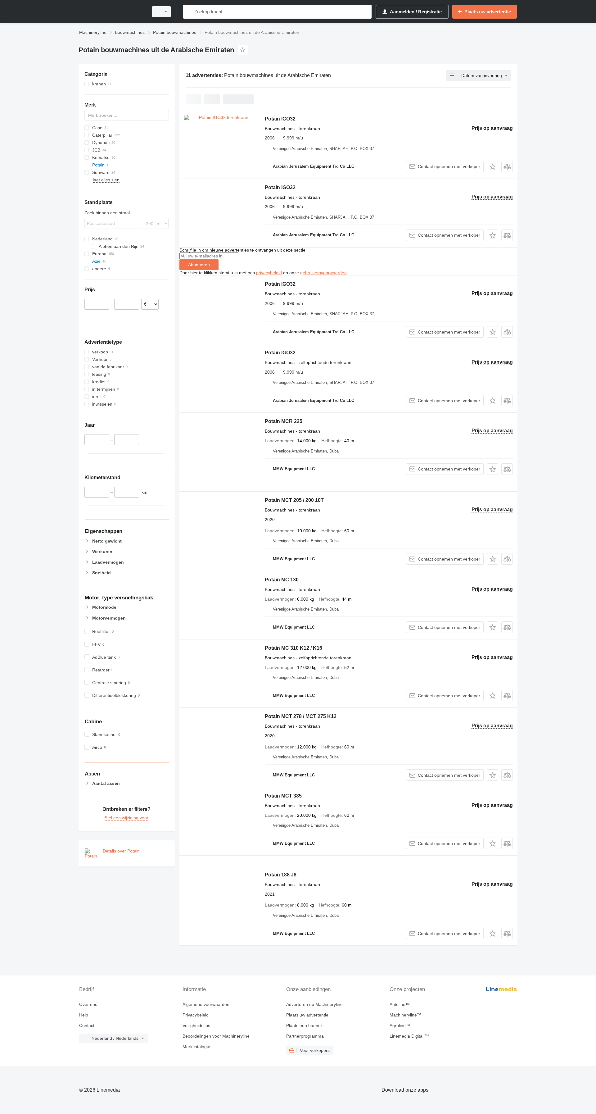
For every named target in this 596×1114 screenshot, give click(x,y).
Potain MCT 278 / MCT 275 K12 (300, 716)
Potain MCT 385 (283, 795)
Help (83, 1014)
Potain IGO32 (280, 118)
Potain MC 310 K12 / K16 (293, 648)
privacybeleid (269, 272)
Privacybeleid (196, 1014)
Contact (86, 1025)
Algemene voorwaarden (206, 1004)
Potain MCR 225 (283, 421)
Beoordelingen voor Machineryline (216, 1036)
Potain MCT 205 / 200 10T (294, 500)
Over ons (88, 1004)
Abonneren (199, 264)
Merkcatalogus (197, 1046)
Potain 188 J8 (280, 874)
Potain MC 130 (282, 579)
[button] (492, 166)
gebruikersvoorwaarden (323, 272)
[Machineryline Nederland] (111, 12)
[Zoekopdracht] (189, 12)
